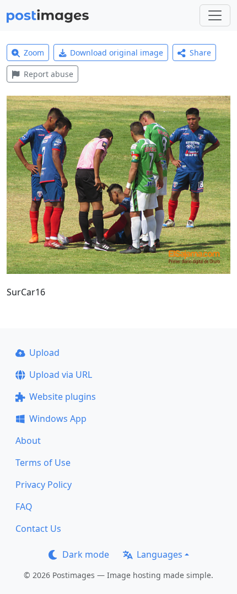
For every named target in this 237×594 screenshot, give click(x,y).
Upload (44, 352)
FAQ (24, 507)
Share (200, 52)
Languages (159, 554)
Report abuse (48, 74)
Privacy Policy (43, 485)
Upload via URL (60, 375)
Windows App (58, 419)
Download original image (116, 52)
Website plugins (62, 397)
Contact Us (38, 528)
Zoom (34, 52)
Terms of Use (43, 463)
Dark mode (85, 554)
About (28, 441)
